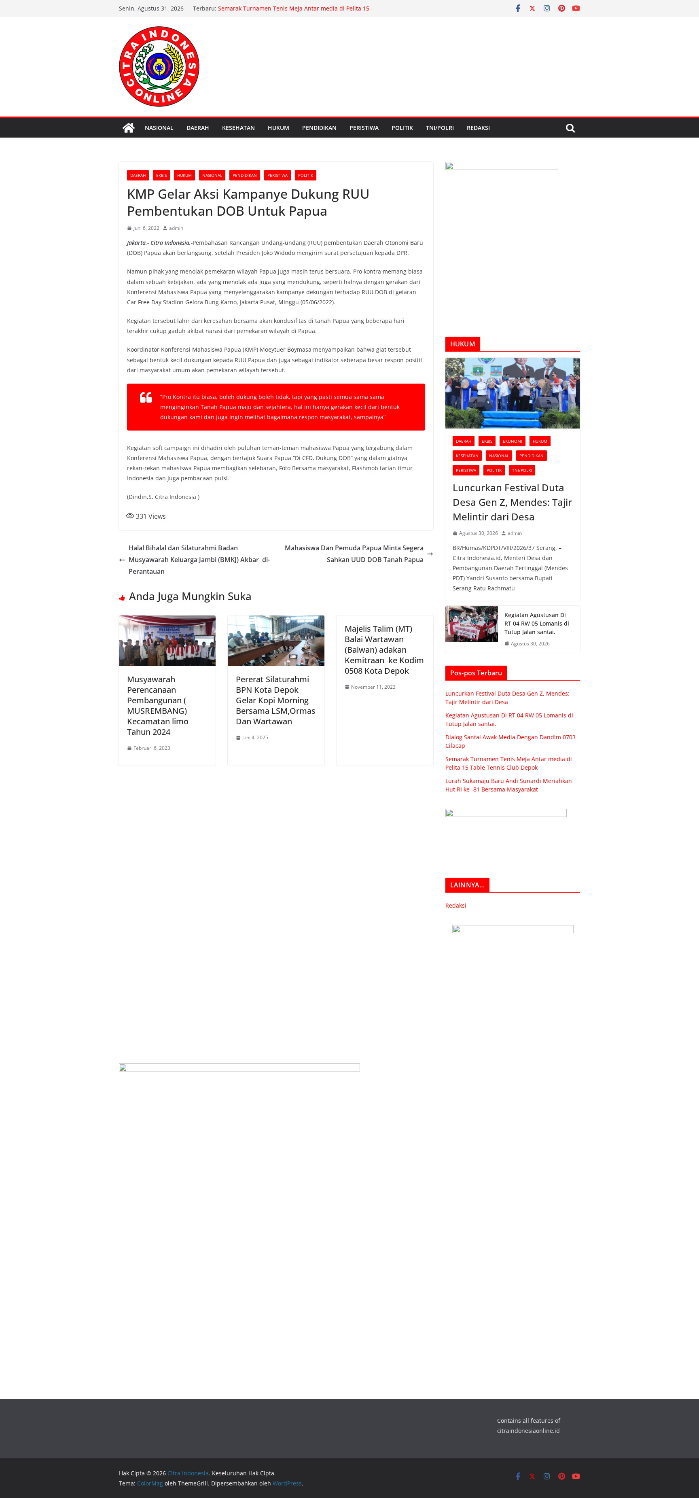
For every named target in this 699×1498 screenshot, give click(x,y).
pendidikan (319, 128)
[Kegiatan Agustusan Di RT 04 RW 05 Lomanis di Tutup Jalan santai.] (471, 629)
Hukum (278, 128)
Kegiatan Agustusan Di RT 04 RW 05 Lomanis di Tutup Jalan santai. (536, 623)
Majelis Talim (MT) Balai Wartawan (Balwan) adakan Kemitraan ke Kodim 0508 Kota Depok (384, 649)
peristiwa (364, 128)
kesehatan (238, 128)
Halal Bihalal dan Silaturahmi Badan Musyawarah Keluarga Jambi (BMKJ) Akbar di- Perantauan (199, 559)
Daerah (197, 128)
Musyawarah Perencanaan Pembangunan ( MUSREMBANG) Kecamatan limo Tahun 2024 (158, 705)
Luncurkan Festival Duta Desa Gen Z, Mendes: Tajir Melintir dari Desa (512, 502)
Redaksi (478, 128)
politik (402, 128)
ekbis (161, 175)
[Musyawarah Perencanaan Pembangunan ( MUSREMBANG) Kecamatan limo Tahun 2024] (167, 621)
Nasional (159, 128)
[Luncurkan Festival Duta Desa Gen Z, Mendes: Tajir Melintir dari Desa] (512, 393)
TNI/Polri (440, 128)
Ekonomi (512, 441)
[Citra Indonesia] (128, 128)
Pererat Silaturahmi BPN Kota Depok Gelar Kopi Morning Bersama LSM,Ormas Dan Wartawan (276, 700)
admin (176, 228)
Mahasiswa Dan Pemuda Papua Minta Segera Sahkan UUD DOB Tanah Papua (354, 553)
